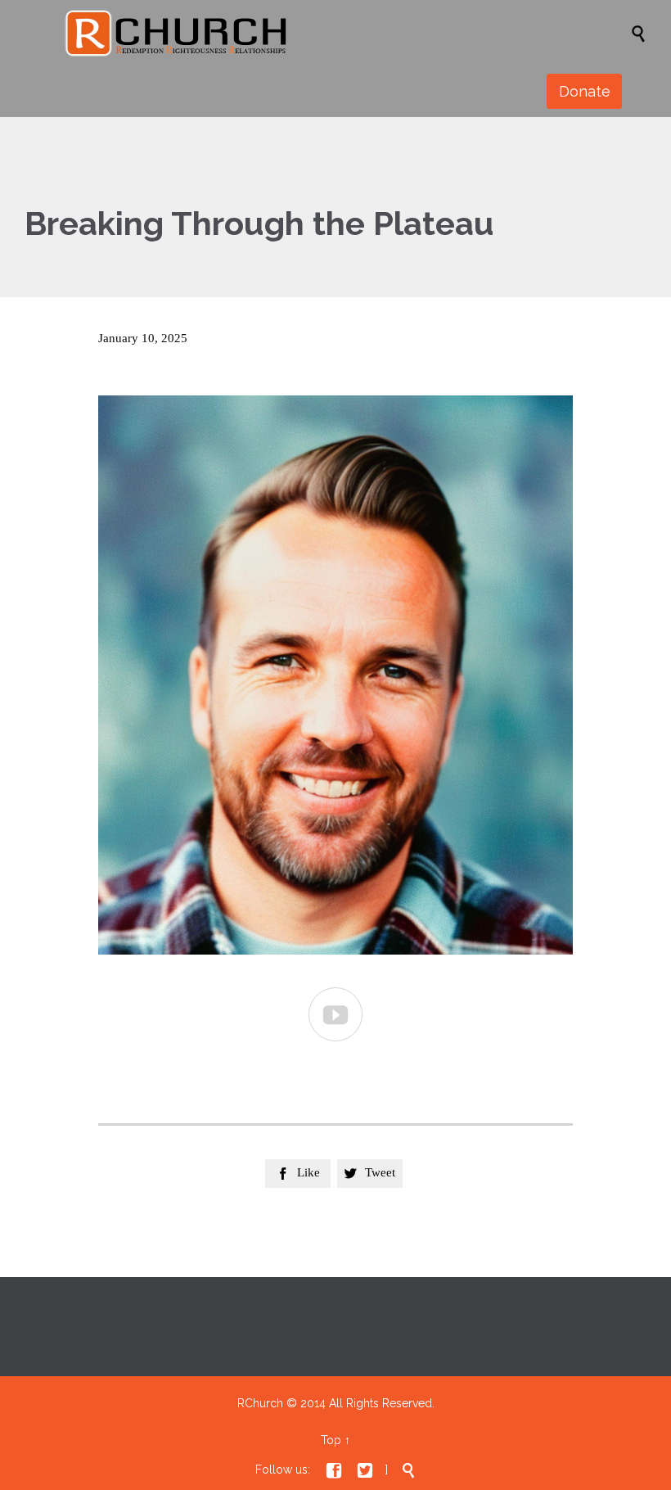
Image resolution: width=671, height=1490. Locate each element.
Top (331, 1440)
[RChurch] (343, 32)
